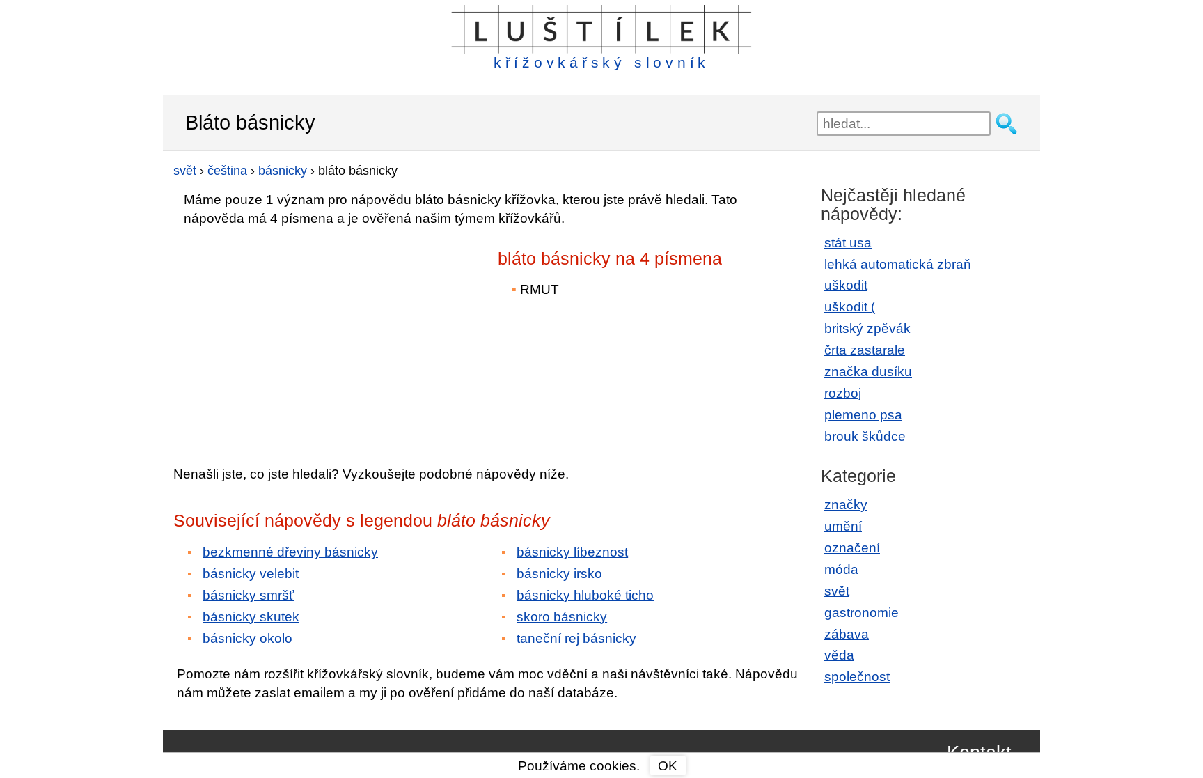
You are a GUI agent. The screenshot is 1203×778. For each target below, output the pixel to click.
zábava (846, 634)
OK (667, 765)
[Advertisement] (295, 336)
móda (841, 569)
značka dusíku (868, 371)
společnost (857, 676)
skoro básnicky (562, 616)
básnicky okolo (247, 638)
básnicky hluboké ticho (585, 595)
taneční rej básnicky (576, 638)
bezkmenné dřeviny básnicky (290, 552)
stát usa (848, 242)
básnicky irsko (559, 573)
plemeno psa (863, 414)
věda (839, 655)
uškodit (845, 285)
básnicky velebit (251, 573)
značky (845, 504)
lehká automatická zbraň (897, 264)
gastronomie (861, 612)
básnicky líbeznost (572, 552)
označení (852, 547)
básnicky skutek (251, 616)
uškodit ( (849, 306)
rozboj (842, 393)
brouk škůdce (865, 436)
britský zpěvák (867, 328)
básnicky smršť (248, 595)
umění (843, 526)
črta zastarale (864, 350)
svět (836, 591)
